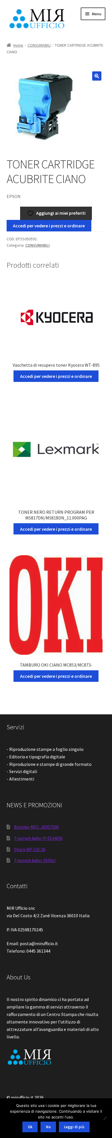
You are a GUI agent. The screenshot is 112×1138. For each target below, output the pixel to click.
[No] (105, 1118)
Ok (30, 1126)
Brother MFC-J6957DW (36, 827)
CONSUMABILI (39, 45)
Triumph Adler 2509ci (34, 860)
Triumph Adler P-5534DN (38, 838)
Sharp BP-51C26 (29, 849)
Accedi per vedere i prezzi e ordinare (49, 226)
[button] (96, 76)
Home (18, 45)
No (48, 1126)
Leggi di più (74, 1126)
